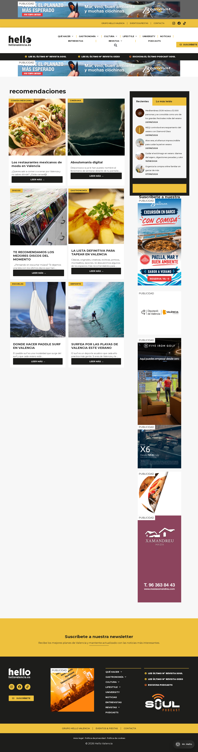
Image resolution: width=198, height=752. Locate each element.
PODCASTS (154, 41)
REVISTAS (114, 41)
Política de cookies (116, 738)
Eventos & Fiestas (139, 23)
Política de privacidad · (95, 738)
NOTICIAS (165, 36)
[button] (115, 45)
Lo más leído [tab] (164, 101)
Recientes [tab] (142, 101)
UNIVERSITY (148, 36)
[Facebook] (179, 23)
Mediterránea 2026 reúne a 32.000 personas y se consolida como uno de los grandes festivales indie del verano (163, 114)
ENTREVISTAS (75, 41)
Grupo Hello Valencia (113, 23)
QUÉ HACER (64, 36)
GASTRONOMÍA (87, 36)
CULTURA (109, 36)
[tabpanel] (159, 142)
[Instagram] (173, 23)
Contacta (159, 23)
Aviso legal (78, 738)
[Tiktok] (184, 23)
